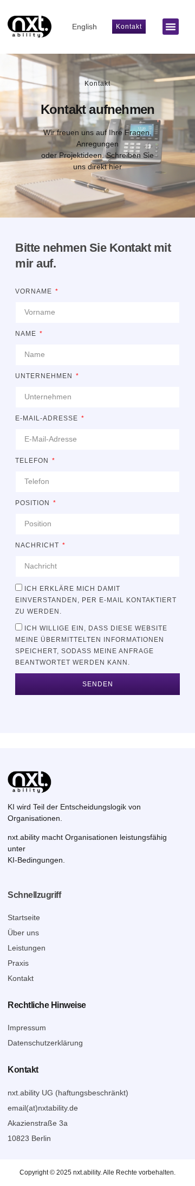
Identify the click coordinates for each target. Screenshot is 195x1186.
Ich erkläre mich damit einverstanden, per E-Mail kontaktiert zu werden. (96, 600)
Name (26, 333)
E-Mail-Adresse (47, 418)
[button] (170, 26)
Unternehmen (45, 376)
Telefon (33, 460)
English (84, 26)
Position (33, 503)
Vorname (34, 291)
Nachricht (38, 545)
